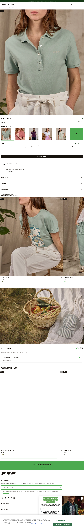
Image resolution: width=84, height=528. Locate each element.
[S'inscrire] (60, 487)
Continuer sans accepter (77, 517)
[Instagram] (2, 498)
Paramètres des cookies (62, 520)
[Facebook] (8, 498)
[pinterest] (11, 498)
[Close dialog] (82, 498)
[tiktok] (5, 498)
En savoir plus (9, 165)
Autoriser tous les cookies (63, 524)
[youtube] (14, 498)
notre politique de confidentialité (36, 524)
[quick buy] (61, 278)
